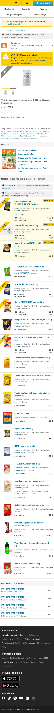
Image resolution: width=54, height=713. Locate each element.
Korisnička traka (16, 3)
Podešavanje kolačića (11, 643)
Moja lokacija (9, 9)
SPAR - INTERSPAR (21, 273)
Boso (16, 364)
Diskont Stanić (19, 452)
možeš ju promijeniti (13, 24)
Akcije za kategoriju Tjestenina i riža (29, 61)
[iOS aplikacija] (11, 678)
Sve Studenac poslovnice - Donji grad (33, 169)
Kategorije (26, 9)
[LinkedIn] (27, 698)
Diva (41, 662)
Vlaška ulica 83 (29, 136)
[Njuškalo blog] (33, 698)
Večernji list (31, 658)
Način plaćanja (29, 643)
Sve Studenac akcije (27, 150)
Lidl (37, 417)
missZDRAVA (7, 662)
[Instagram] (15, 698)
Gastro (26, 662)
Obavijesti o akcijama (14, 14)
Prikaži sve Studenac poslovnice (32, 157)
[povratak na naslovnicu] (5, 3)
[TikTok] (9, 698)
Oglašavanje (34, 635)
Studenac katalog (26, 154)
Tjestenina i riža (20, 30)
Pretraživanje (27, 3)
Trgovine (43, 9)
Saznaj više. (6, 188)
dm (51, 509)
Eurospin (17, 487)
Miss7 (17, 662)
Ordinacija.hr (7, 666)
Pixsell (33, 662)
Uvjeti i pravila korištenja (12, 639)
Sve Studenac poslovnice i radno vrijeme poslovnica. (20, 138)
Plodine (17, 435)
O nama (22, 635)
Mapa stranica (43, 643)
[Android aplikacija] (11, 685)
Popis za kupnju (40, 14)
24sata (5, 658)
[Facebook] (3, 698)
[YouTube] (21, 698)
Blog (4, 647)
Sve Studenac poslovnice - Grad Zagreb (32, 163)
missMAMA (43, 658)
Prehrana (9, 30)
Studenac (4, 136)
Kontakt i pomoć (9, 635)
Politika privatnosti (32, 639)
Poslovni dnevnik (17, 658)
